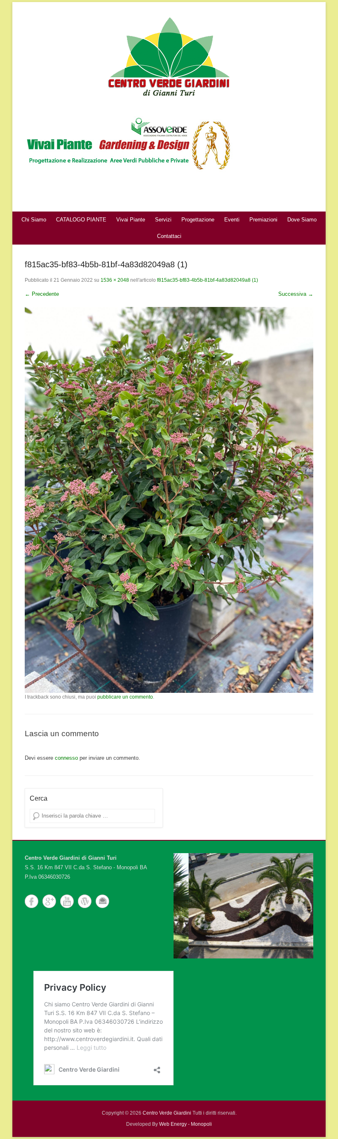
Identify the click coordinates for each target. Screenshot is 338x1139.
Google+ (49, 901)
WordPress (85, 901)
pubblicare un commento (125, 697)
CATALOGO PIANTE (81, 219)
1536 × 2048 (115, 280)
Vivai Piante (130, 219)
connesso (66, 758)
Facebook (31, 901)
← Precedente (42, 294)
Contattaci (169, 236)
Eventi (231, 219)
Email (102, 901)
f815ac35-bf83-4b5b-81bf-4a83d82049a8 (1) (207, 280)
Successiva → (295, 294)
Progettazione (197, 219)
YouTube (67, 901)
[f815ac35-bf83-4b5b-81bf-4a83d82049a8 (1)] (169, 499)
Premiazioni (263, 219)
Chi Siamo (33, 219)
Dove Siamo (302, 219)
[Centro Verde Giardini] (169, 55)
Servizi (163, 219)
